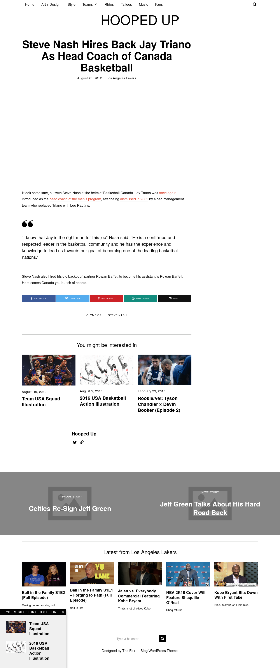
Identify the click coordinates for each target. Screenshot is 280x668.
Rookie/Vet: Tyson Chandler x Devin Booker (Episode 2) (159, 404)
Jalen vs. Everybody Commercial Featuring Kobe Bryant (139, 596)
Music (143, 4)
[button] (162, 638)
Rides (109, 4)
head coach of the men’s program (75, 198)
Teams (87, 4)
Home (29, 4)
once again (167, 192)
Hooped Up (84, 433)
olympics (94, 315)
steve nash (117, 315)
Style (71, 4)
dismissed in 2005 (134, 198)
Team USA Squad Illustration (41, 401)
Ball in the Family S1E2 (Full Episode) (43, 595)
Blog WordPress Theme (159, 650)
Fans (159, 4)
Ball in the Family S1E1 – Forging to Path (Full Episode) (91, 595)
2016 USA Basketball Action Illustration (103, 401)
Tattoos (126, 4)
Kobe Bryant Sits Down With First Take (236, 595)
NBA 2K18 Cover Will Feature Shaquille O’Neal (185, 597)
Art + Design (51, 4)
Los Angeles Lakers (121, 78)
